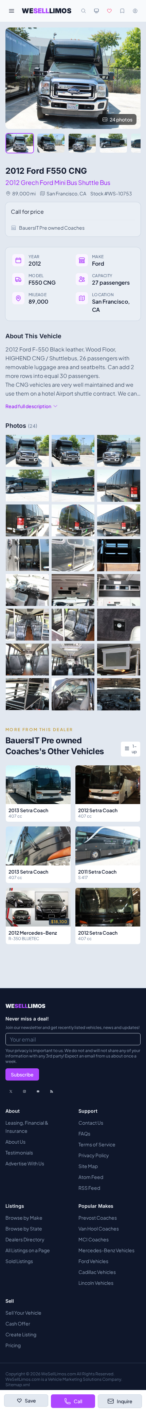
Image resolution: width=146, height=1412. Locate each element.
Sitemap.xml (17, 1384)
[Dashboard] (135, 10)
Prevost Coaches (97, 1218)
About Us (15, 1142)
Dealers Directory (24, 1239)
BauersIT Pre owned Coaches (52, 228)
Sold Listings (19, 1261)
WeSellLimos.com (59, 1373)
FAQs (84, 1133)
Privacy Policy (93, 1155)
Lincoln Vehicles (95, 1283)
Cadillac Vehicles (97, 1272)
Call (78, 1401)
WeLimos (46, 11)
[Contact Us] (38, 1091)
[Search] (83, 10)
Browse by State (23, 1228)
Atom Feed (90, 1177)
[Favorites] (109, 10)
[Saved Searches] (122, 10)
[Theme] (96, 10)
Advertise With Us (24, 1163)
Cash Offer (17, 1323)
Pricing (13, 1345)
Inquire (124, 1401)
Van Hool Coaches (98, 1228)
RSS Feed (89, 1188)
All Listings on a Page (27, 1250)
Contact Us (90, 1123)
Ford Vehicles (93, 1261)
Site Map (88, 1166)
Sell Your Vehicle (23, 1313)
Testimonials (19, 1152)
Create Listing (20, 1334)
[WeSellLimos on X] (10, 1091)
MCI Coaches (93, 1239)
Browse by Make (23, 1218)
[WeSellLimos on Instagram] (24, 1091)
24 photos (121, 119)
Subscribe (22, 1074)
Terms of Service (96, 1144)
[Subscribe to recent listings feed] (51, 1091)
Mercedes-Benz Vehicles (106, 1250)
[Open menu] (11, 11)
